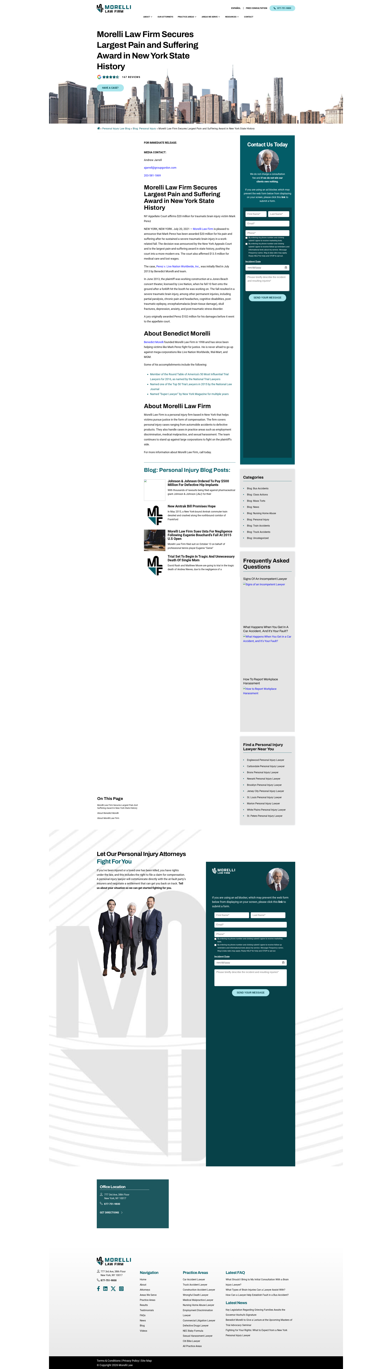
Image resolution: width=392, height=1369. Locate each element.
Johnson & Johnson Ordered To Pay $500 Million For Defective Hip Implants (198, 483)
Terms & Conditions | (109, 1360)
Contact (248, 17)
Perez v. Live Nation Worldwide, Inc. (178, 266)
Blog (142, 1325)
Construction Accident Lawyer (199, 1289)
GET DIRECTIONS (109, 1212)
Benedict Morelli (154, 342)
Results (144, 1305)
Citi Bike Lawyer (191, 1341)
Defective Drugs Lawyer (195, 1325)
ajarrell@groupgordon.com (160, 167)
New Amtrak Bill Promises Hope (192, 506)
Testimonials (147, 1310)
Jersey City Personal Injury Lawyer (265, 791)
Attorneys (145, 1289)
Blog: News (253, 507)
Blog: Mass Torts (256, 500)
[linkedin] (105, 1289)
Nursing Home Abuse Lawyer (198, 1305)
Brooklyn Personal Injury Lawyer (264, 785)
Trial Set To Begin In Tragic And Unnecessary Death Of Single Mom (201, 558)
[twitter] (113, 1289)
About (146, 17)
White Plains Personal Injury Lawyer (266, 809)
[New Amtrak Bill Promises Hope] (154, 515)
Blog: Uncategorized (258, 538)
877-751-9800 (284, 8)
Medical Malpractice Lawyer (198, 1300)
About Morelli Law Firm (108, 818)
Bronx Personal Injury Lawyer (262, 772)
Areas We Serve (210, 17)
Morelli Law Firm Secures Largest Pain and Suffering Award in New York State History (117, 806)
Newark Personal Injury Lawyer (263, 778)
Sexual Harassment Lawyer (197, 1335)
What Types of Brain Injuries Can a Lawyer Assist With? (255, 1289)
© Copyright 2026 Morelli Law (115, 1365)
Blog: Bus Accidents (257, 488)
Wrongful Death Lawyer (195, 1294)
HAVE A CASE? (110, 87)
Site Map (146, 1360)
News (143, 1320)
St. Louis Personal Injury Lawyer (264, 797)
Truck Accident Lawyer (195, 1284)
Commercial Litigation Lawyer (199, 1320)
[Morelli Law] (116, 8)
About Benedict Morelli (108, 813)
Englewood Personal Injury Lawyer (265, 760)
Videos (143, 1330)
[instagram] (121, 1289)
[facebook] (98, 1289)
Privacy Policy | (131, 1360)
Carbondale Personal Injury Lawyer (266, 766)
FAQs (142, 1315)
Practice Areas (186, 17)
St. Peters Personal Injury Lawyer (264, 815)
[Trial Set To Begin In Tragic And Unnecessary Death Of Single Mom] (154, 565)
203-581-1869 (152, 175)
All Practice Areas (192, 1346)
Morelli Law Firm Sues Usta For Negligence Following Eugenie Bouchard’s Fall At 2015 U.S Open (200, 535)
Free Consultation (256, 8)
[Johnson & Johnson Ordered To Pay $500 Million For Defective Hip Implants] (154, 490)
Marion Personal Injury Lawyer (263, 803)
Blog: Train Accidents (258, 525)
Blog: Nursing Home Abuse (261, 513)
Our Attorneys (165, 17)
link (283, 197)
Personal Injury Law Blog (116, 128)
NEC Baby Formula (193, 1330)
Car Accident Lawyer (194, 1279)
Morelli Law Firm (203, 228)
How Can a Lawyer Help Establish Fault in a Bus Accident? (257, 1294)
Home (143, 1279)
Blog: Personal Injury (144, 128)
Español (236, 8)
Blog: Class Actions (257, 494)
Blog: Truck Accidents (258, 532)
